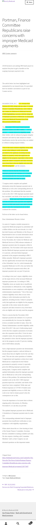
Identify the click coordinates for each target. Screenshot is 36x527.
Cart (28, 521)
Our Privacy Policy (8, 513)
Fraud (7, 478)
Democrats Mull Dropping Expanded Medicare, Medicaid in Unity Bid (18, 488)
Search (18, 523)
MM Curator (12, 476)
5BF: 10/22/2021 (9, 484)
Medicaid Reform (15, 478)
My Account (6, 523)
